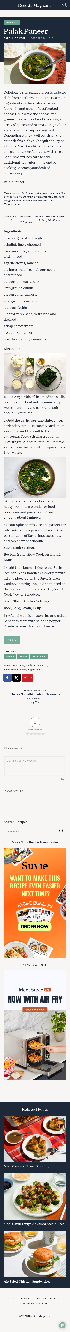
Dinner (10, 656)
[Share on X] (17, 678)
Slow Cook (12, 22)
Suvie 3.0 (42, 665)
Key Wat (35, 701)
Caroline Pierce (15, 38)
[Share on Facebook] (8, 678)
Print (10, 640)
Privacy (24, 1299)
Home (11, 1299)
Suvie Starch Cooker (15, 669)
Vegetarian (39, 656)
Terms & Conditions (47, 1299)
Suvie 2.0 (31, 665)
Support (44, 1304)
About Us (28, 1304)
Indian (23, 656)
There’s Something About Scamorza (35, 694)
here (18, 200)
